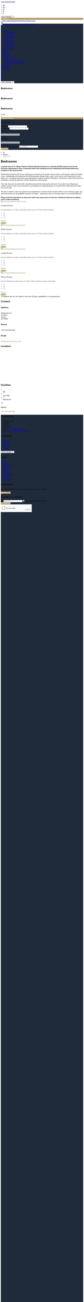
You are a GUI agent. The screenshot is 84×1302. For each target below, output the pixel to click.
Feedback (6, 69)
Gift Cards (6, 65)
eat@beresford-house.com (11, 341)
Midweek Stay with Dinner (15, 61)
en (4, 7)
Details (3, 223)
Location (6, 53)
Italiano (6, 448)
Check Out (5, 128)
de (4, 5)
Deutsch (6, 441)
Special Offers (8, 57)
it (3, 13)
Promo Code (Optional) (10, 146)
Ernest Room (10, 42)
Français (6, 446)
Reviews (6, 55)
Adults (3, 131)
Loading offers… (11, 59)
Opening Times (10, 32)
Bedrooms (7, 40)
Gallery (5, 51)
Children (4, 139)
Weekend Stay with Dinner (15, 63)
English (5, 442)
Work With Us (10, 34)
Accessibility (9, 38)
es (4, 9)
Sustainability (10, 36)
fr (3, 11)
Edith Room (9, 44)
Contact (6, 67)
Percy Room (9, 48)
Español (6, 444)
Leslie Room (9, 46)
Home (5, 30)
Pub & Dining (8, 49)
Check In (4, 126)
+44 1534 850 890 (8, 2)
